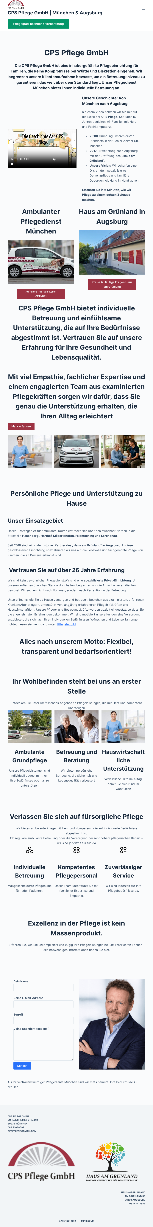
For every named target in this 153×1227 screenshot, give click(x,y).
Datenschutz (67, 1221)
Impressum (87, 1221)
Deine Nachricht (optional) (31, 1030)
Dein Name (20, 981)
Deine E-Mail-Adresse (28, 998)
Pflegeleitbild (66, 624)
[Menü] (143, 8)
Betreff (18, 1014)
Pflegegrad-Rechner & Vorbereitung (38, 24)
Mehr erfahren (21, 426)
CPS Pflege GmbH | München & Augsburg (55, 13)
